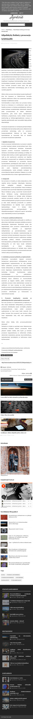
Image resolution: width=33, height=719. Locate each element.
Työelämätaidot (16, 580)
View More (29, 379)
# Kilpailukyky (8, 355)
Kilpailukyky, (14, 43)
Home (3, 29)
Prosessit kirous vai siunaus (9, 352)
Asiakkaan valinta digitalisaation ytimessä (13, 433)
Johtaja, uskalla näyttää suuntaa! (18, 698)
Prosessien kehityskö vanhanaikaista (12, 350)
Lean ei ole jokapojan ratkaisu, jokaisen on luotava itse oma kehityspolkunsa (19, 537)
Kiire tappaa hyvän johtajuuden (18, 705)
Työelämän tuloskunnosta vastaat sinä (20, 600)
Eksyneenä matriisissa (16, 529)
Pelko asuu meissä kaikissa (17, 607)
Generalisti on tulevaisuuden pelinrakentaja (14, 397)
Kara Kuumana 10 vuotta (16, 678)
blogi (3, 574)
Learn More (14, 13)
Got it (21, 13)
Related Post (7, 379)
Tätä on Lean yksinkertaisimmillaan (19, 663)
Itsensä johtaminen (13, 574)
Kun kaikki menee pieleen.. (17, 614)
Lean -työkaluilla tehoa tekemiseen (20, 542)
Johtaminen (19, 577)
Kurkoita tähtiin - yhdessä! (17, 621)
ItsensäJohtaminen (8, 577)
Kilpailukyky (9, 29)
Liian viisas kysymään (7, 415)
